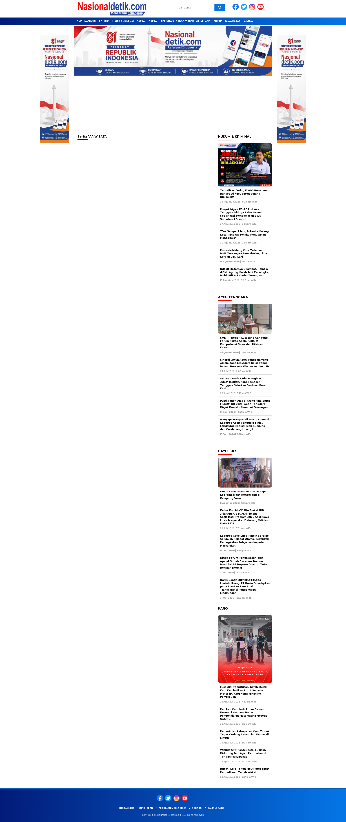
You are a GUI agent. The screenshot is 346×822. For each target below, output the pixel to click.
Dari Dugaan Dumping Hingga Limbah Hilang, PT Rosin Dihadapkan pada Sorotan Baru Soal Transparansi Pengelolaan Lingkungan (245, 586)
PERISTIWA (167, 21)
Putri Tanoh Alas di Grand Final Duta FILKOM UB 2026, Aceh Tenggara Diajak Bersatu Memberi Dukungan (245, 404)
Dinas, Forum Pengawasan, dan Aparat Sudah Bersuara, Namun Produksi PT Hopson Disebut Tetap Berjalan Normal (244, 562)
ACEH (208, 21)
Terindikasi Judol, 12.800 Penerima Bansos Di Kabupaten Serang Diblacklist (243, 194)
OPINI (199, 21)
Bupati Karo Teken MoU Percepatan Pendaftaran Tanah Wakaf (245, 770)
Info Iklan (146, 808)
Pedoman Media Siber (172, 808)
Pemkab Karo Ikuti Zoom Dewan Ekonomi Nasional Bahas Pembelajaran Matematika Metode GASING (243, 714)
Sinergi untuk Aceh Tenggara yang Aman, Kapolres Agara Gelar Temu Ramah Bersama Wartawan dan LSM (244, 363)
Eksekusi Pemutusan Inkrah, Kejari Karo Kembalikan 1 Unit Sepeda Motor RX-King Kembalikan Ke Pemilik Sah (243, 692)
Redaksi (197, 808)
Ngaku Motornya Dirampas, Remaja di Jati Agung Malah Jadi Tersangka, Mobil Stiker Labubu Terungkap (244, 272)
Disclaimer (126, 808)
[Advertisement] (173, 105)
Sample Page (216, 808)
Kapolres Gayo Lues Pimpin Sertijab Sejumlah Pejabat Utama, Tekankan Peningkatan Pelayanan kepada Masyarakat (244, 540)
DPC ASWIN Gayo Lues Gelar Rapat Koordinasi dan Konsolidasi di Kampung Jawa (244, 495)
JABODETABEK (185, 21)
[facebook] (236, 9)
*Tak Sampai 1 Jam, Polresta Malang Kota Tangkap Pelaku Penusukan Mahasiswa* (244, 234)
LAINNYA (248, 21)
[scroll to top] (332, 816)
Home (78, 21)
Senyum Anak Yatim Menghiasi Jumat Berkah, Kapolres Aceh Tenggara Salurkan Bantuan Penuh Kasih (244, 383)
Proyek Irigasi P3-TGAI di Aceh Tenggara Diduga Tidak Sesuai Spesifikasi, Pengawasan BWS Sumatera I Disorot (241, 214)
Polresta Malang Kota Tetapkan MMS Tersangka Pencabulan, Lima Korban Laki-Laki (243, 253)
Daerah (142, 21)
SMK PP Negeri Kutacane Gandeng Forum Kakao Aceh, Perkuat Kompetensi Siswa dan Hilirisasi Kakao (244, 342)
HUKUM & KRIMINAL (122, 21)
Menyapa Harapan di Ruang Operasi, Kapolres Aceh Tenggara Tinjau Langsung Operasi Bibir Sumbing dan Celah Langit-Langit (244, 424)
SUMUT (218, 21)
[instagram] (253, 9)
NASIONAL (90, 21)
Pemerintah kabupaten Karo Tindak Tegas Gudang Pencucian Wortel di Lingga (244, 734)
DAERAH (154, 21)
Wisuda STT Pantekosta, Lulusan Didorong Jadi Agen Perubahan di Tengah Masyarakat (243, 753)
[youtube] (261, 9)
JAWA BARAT (232, 21)
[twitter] (244, 9)
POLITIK (104, 21)
